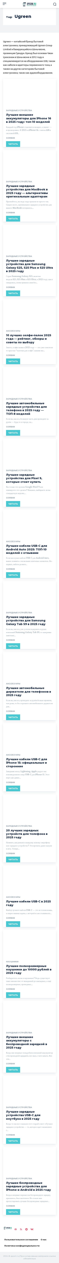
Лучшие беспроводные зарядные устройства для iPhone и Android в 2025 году (28, 1186)
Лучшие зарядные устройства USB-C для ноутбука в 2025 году (23, 1115)
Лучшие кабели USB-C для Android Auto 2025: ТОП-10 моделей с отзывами (26, 549)
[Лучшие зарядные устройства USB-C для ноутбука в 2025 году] (29, 1089)
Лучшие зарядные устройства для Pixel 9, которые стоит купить (24, 478)
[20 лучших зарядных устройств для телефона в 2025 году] (29, 807)
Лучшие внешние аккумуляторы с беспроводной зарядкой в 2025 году (26, 1042)
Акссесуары (13, 331)
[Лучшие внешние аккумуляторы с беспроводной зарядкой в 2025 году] (29, 1014)
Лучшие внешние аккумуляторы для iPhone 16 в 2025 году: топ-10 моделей (28, 118)
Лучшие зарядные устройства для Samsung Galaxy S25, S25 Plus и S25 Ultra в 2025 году (29, 266)
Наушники (12, 962)
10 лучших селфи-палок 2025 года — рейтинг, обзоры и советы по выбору (28, 339)
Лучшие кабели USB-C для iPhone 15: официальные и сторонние (26, 763)
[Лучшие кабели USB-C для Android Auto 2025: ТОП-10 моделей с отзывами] (29, 523)
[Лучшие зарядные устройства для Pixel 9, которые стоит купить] (29, 452)
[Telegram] (26, 1229)
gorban (10, 138)
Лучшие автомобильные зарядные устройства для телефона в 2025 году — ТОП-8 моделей (26, 409)
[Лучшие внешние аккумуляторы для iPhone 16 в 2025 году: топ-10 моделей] (29, 92)
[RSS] (21, 1229)
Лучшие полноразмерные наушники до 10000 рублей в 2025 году (28, 969)
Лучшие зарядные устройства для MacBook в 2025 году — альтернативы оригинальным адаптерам (27, 191)
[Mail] (15, 1229)
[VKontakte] (32, 1229)
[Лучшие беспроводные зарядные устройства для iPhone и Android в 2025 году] (29, 1160)
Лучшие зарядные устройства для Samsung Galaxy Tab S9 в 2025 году (26, 620)
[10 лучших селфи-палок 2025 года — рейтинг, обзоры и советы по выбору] (29, 312)
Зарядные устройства (19, 110)
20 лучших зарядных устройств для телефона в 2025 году (27, 834)
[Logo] (29, 4)
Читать (13, 144)
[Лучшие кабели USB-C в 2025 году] (29, 878)
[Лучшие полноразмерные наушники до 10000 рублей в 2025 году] (29, 943)
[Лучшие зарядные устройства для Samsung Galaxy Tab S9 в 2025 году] (29, 594)
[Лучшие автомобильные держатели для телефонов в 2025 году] (29, 665)
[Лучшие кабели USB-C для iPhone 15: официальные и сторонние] (29, 736)
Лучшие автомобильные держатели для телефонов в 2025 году (28, 691)
